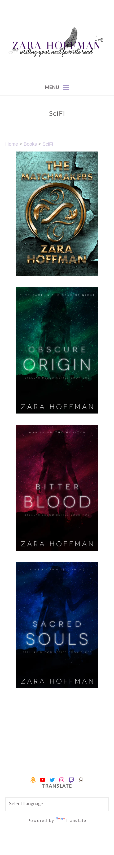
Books (30, 144)
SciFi (47, 144)
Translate (76, 821)
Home (11, 144)
